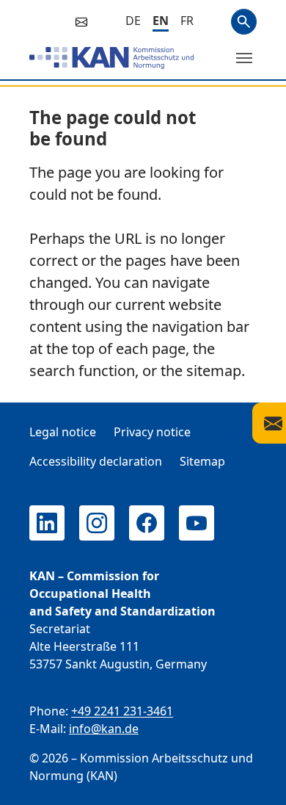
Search (244, 22)
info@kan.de (104, 729)
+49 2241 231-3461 (122, 711)
